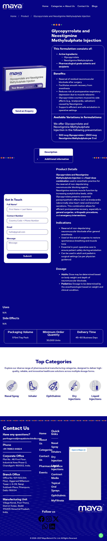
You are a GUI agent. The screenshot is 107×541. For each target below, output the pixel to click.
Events (42, 472)
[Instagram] (48, 519)
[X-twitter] (56, 519)
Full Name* (12, 205)
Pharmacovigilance (42, 466)
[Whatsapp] (45, 527)
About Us (70, 6)
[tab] (56, 152)
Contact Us (83, 6)
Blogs (94, 6)
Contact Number (15, 216)
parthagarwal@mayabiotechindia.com (22, 438)
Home (45, 6)
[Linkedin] (52, 527)
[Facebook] (41, 519)
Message (11, 239)
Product (25, 16)
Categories (56, 6)
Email (9, 227)
